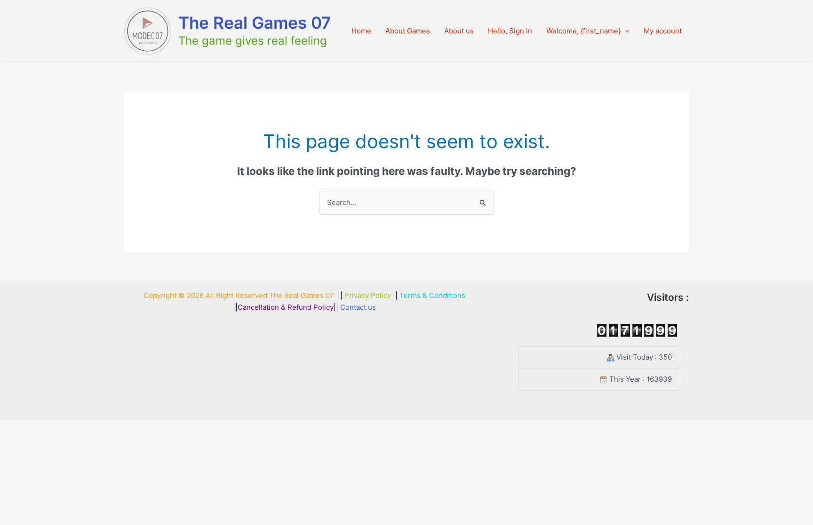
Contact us (358, 307)
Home (361, 30)
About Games (407, 30)
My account (663, 30)
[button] (625, 31)
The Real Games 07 (254, 22)
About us (459, 30)
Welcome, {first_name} (583, 30)
